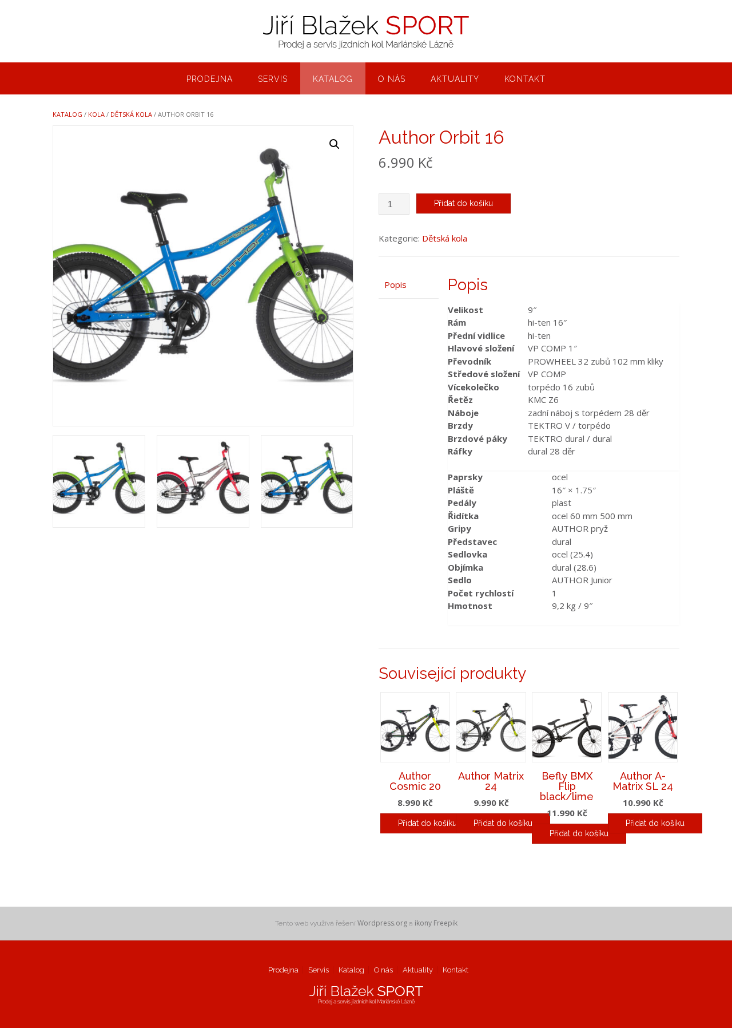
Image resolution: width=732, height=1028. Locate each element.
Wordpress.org (382, 923)
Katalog (333, 79)
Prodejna (209, 79)
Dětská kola (131, 114)
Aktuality (455, 79)
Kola (96, 114)
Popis (395, 284)
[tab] (409, 285)
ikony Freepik (436, 923)
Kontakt (525, 79)
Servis (273, 79)
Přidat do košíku (463, 203)
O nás (391, 79)
